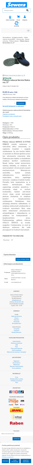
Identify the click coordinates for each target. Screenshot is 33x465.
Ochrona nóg (19, 39)
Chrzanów (16, 328)
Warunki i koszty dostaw (16, 366)
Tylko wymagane (15, 461)
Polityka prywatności (16, 380)
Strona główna (7, 37)
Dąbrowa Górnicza (16, 316)
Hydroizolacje (16, 341)
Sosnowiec (16, 321)
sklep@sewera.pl (16, 300)
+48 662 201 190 (18, 302)
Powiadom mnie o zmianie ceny (12, 116)
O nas (16, 377)
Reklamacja (16, 364)
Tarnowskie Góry (16, 323)
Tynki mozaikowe (16, 350)
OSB (16, 345)
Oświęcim (16, 330)
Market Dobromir (16, 332)
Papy (16, 346)
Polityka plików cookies (16, 379)
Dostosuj (5, 461)
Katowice (16, 320)
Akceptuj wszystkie (26, 461)
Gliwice (16, 318)
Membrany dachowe (16, 343)
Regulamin (16, 361)
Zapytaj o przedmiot (9, 114)
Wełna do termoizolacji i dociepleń (16, 352)
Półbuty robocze (13, 41)
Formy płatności (16, 368)
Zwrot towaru (16, 362)
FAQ (16, 382)
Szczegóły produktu (17, 37)
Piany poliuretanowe (16, 348)
